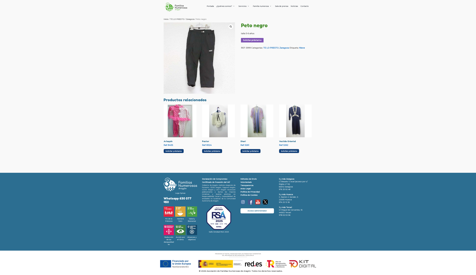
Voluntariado (246, 182)
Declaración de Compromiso (214, 179)
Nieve (302, 48)
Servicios (242, 6)
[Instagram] (242, 204)
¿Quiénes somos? (224, 6)
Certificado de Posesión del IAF (216, 182)
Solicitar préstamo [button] (173, 151)
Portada (210, 6)
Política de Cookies (249, 195)
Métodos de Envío (248, 179)
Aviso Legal (245, 189)
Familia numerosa (261, 6)
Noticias (294, 6)
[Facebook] (250, 204)
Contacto (304, 6)
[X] (265, 204)
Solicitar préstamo (252, 40)
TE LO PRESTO (177, 19)
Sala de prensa (281, 6)
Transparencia (246, 185)
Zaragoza (190, 19)
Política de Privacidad (250, 192)
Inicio (166, 19)
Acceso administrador (257, 211)
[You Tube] (257, 204)
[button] (231, 26)
